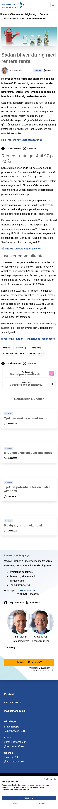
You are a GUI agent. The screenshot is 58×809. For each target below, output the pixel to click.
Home (3, 14)
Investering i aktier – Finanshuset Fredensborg (28, 338)
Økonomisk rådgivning (23, 14)
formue (6, 348)
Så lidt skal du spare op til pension (21, 248)
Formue (44, 14)
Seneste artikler (27, 590)
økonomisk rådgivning (13, 353)
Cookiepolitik (50, 779)
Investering (21, 348)
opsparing (36, 348)
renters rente (35, 353)
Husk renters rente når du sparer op (21, 140)
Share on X (32, 149)
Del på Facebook (13, 149)
